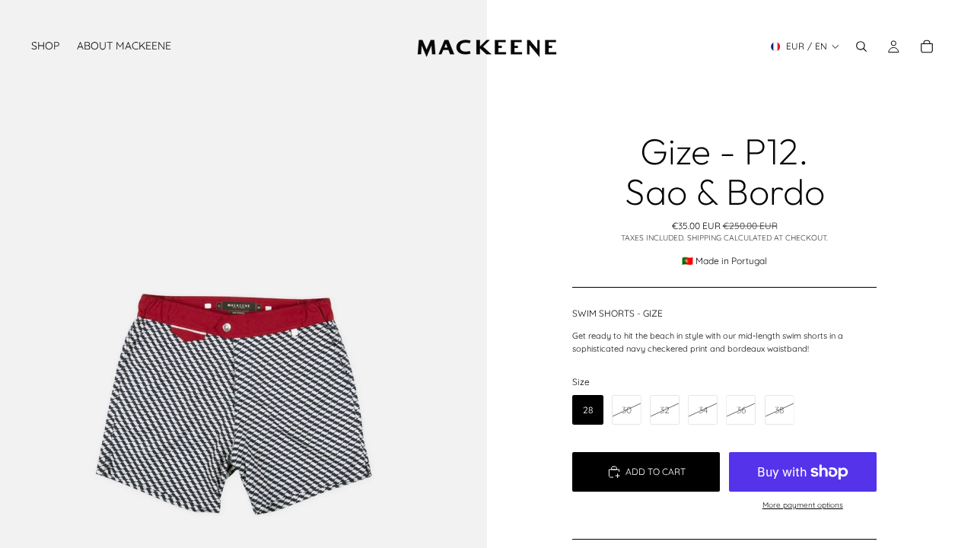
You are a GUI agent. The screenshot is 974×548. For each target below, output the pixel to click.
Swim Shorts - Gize (617, 313)
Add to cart (655, 471)
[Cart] (927, 46)
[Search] (861, 46)
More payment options (802, 505)
